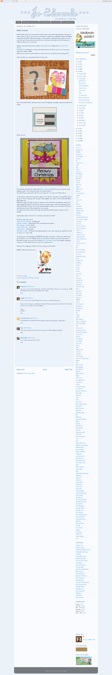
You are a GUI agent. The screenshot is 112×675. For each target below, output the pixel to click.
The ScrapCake (79, 512)
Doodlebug (78, 263)
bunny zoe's (79, 200)
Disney (77, 258)
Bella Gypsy (78, 178)
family (77, 289)
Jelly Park (78, 336)
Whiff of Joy (79, 534)
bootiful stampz (80, 193)
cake (77, 202)
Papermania (78, 410)
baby (77, 167)
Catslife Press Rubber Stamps (83, 550)
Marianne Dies (79, 369)
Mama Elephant (79, 367)
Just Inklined (79, 341)
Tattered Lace (79, 497)
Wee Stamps (79, 595)
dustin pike (78, 274)
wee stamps (79, 532)
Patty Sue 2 (23, 286)
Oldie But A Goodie (22, 231)
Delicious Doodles (80, 250)
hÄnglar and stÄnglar (81, 321)
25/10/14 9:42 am (29, 298)
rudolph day (79, 454)
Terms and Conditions (81, 499)
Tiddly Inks (78, 521)
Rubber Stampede (80, 452)
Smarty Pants (79, 469)
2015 (79, 69)
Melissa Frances (80, 373)
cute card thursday (80, 243)
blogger (77, 187)
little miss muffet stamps (82, 358)
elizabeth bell (79, 280)
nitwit (77, 397)
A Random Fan (21, 229)
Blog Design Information (30, 22)
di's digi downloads (80, 252)
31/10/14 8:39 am (28, 328)
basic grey (78, 171)
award (77, 165)
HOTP (77, 326)
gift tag (77, 315)
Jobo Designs (56, 22)
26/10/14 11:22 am (34, 318)
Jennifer (22, 298)
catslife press (79, 208)
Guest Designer (79, 319)
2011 (79, 133)
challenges (78, 213)
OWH (77, 399)
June (80, 113)
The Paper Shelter (80, 508)
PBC (76, 415)
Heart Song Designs (80, 323)
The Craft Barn (79, 504)
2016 (79, 67)
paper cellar (79, 402)
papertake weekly (80, 412)
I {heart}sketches (45, 46)
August (81, 108)
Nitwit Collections (80, 578)
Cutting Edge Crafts (81, 556)
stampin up (78, 480)
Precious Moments (80, 436)
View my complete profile (89, 639)
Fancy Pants (79, 291)
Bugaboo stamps (80, 547)
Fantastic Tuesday (22, 223)
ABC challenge (20, 225)
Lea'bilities (78, 354)
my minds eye (79, 389)
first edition (79, 295)
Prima (77, 439)
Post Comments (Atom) (29, 373)
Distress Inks (79, 261)
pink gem (78, 423)
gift (76, 313)
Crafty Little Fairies (22, 227)
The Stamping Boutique (81, 515)
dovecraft (28, 278)
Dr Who (78, 269)
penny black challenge (81, 419)
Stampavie (78, 478)
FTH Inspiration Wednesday (85, 102)
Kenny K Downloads (80, 565)
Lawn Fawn (78, 352)
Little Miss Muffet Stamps (82, 569)
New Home (78, 395)
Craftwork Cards (80, 234)
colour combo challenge (81, 219)
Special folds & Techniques (82, 473)
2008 (79, 141)
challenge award (80, 211)
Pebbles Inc (78, 417)
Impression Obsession (81, 332)
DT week (78, 271)
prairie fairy (79, 434)
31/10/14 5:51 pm (31, 338)
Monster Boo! (82, 83)
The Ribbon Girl (79, 510)
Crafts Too (78, 230)
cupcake (78, 241)
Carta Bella (78, 206)
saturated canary (80, 456)
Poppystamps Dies (80, 432)
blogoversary (79, 189)
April (80, 118)
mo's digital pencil (80, 380)
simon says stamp (80, 462)
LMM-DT (77, 360)
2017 (79, 64)
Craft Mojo (78, 554)
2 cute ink (78, 148)
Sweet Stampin (79, 495)
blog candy (78, 184)
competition (79, 221)
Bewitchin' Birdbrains (84, 97)
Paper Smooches (80, 408)
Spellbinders (79, 475)
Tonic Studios (79, 528)
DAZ (77, 247)
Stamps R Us (79, 484)
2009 (79, 138)
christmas (23, 278)
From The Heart (35, 278)
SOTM (77, 471)
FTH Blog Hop (79, 306)
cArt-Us (78, 204)
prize (77, 441)
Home (18, 22)
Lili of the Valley (80, 567)
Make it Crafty (79, 365)
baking (77, 169)
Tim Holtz (78, 525)
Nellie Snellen (79, 393)
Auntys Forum (79, 163)
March (80, 120)
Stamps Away (79, 482)
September (82, 105)
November (81, 76)
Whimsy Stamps (80, 597)
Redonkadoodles (80, 447)
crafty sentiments (80, 237)
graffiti (77, 317)
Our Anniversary (83, 95)
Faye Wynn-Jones (24, 318)
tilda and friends (80, 523)
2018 (79, 62)
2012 (79, 131)
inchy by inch (79, 334)
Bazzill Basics (79, 174)
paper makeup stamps (81, 404)
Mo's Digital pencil (80, 573)
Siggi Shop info (79, 458)
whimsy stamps (80, 536)
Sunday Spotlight (80, 491)
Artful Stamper (79, 156)
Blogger (65, 671)
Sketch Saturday (80, 467)
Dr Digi (77, 267)
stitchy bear (79, 486)
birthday (78, 182)
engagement (79, 284)
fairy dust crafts (80, 287)
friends (77, 302)
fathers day (79, 293)
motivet (78, 384)
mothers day (79, 382)
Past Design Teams (67, 22)
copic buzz (78, 224)
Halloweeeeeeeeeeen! (84, 86)
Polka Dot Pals (79, 428)
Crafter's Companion (81, 228)
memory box (79, 378)
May (80, 115)
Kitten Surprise (44, 189)
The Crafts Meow (80, 506)
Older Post (68, 369)
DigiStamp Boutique (81, 256)
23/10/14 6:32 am (31, 286)
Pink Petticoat (79, 426)
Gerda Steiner (79, 308)
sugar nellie (79, 488)
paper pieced (79, 406)
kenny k (77, 347)
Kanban (77, 345)
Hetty (80, 93)
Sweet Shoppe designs (81, 584)
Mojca (21, 328)
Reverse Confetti (80, 449)
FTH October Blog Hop (84, 100)
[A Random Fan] (44, 273)
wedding (78, 530)
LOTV (77, 363)
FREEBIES (78, 300)
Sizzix (77, 465)
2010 (79, 136)
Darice (77, 245)
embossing (78, 282)
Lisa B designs (79, 356)
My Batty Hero (82, 81)
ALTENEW (78, 152)
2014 (79, 71)
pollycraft (78, 430)
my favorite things (80, 386)
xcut (77, 538)
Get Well (78, 310)
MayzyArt (78, 371)
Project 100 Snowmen (81, 443)
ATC (76, 161)
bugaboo (78, 195)
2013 (79, 128)
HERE (67, 53)
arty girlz (78, 158)
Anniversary (79, 154)
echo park (78, 278)
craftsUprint (79, 232)
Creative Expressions (81, 239)
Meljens (77, 376)
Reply (21, 293)
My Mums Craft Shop (81, 391)
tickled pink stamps (80, 519)
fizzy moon (78, 297)
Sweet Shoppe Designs (81, 493)
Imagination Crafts (80, 330)
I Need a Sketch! (44, 22)
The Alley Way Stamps (81, 502)
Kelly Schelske (23, 338)
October (81, 79)
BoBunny (78, 191)
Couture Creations (80, 226)
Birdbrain (78, 180)
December (81, 74)
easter (77, 276)
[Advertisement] (83, 625)
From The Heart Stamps (49, 240)
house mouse (79, 328)
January (81, 125)
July (80, 110)
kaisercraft (78, 343)
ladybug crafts (79, 349)
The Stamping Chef (80, 517)
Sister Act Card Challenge (24, 221)
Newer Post (21, 369)
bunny (77, 197)
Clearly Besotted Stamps (82, 217)
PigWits (77, 421)
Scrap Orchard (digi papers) (82, 582)
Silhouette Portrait (80, 460)
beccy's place (79, 176)
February (81, 123)
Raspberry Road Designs (82, 445)
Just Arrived (82, 90)
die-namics (78, 254)
